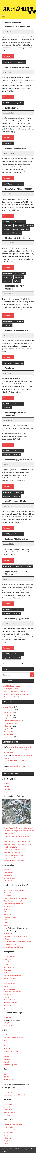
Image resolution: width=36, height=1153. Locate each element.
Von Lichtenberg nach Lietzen (17, 67)
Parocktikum (7, 1017)
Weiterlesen (7, 56)
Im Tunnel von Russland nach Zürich (15, 694)
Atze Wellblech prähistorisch (16, 330)
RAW (5, 1054)
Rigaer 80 (6, 1056)
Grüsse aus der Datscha (11, 723)
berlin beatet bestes (10, 967)
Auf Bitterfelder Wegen (11, 686)
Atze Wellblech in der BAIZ (15, 148)
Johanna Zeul (8, 981)
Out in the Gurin (21, 1095)
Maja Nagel (7, 970)
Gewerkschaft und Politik (10, 229)
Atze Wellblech (7, 62)
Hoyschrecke (7, 1092)
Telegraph (6, 1141)
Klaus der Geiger (9, 983)
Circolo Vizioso (7, 225)
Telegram (6, 792)
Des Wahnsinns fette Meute (13, 975)
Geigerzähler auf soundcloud (13, 858)
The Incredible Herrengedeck (13, 1000)
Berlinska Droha (19, 62)
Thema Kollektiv (8, 893)
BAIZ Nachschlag (11, 108)
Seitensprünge (16, 233)
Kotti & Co (6, 925)
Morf (5, 973)
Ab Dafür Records (9, 956)
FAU (4, 912)
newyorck (6, 1048)
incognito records (9, 1112)
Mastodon (6, 784)
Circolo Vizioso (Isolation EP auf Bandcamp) (18, 828)
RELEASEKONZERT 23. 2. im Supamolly (15, 287)
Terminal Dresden (9, 878)
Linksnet (6, 1135)
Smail (5, 1074)
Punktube (6, 789)
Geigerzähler (19, 103)
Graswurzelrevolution (10, 1130)
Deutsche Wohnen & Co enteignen (15, 898)
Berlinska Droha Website (11, 852)
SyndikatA (6, 1115)
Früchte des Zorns (9, 978)
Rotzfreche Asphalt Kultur (12, 992)
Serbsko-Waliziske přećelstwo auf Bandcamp (18, 831)
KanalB (5, 923)
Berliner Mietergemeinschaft (13, 903)
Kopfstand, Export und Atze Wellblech (16, 573)
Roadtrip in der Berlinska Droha (17, 26)
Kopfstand (6, 233)
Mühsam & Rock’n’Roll (11, 697)
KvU (4, 1045)
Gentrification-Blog (9, 917)
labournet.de (7, 933)
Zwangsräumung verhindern (13, 947)
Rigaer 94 (6, 1062)
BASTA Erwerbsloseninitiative (13, 890)
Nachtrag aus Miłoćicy (10, 689)
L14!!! (5, 928)
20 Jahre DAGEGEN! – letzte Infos (18, 238)
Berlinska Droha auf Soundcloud (14, 850)
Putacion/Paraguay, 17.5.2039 (17, 618)
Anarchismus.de (8, 895)
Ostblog (6, 939)
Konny (5, 986)
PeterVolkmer (8, 1079)
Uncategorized (8, 737)
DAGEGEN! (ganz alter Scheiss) (13, 855)
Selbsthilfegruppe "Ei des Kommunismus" (17, 942)
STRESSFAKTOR (8, 870)
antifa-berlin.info (9, 906)
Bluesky (6, 786)
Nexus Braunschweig (10, 1051)
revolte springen (9, 989)
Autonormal (7, 1110)
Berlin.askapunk (8, 872)
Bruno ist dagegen (9, 1095)
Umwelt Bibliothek (9, 944)
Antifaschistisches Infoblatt (12, 1124)
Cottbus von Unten (9, 875)
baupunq (6, 964)
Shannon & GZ (8, 734)
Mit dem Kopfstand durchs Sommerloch (15, 414)
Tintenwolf (7, 1005)
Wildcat (6, 1143)
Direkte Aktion (8, 1127)
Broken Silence (8, 1104)
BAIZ (5, 1035)
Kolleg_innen (19, 184)
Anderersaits (7, 959)
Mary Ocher (7, 994)
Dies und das (18, 225)
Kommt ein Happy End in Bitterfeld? (19, 459)
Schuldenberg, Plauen (10, 1065)
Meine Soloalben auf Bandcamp (14, 860)
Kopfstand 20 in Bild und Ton (16, 539)
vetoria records (8, 1025)
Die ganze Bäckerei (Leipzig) (13, 1037)
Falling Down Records (10, 1023)
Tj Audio (6, 1077)
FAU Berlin (7, 914)
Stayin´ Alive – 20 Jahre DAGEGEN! (18, 189)
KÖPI (5, 1043)
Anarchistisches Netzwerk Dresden (15, 936)
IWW (5, 920)
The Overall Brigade (10, 1002)
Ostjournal (7, 1138)
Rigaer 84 (6, 1059)
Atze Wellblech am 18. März (16, 501)
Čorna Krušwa (8, 962)
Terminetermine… (12, 368)
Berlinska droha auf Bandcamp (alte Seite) (17, 841)
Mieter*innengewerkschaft (12, 901)
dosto (5, 1040)
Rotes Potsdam (8, 881)
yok (4, 1008)
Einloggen (26, 1149)
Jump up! (6, 1107)
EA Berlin (6, 909)
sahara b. (6, 997)
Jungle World (8, 1132)
